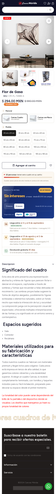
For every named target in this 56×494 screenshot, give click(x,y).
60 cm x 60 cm (24, 140)
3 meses (9, 206)
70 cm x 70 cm (39, 140)
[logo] (28, 3)
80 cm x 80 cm (9, 147)
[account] (48, 3)
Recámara (9, 338)
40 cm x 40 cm (39, 133)
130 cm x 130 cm (42, 154)
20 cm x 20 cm (9, 133)
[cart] (53, 3)
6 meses (19, 206)
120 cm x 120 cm (25, 154)
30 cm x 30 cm (23, 133)
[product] (48, 20)
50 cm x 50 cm (9, 140)
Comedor (9, 334)
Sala (6, 331)
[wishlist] (45, 3)
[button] (3, 4)
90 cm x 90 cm (24, 147)
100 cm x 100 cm (40, 147)
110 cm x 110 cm (9, 154)
